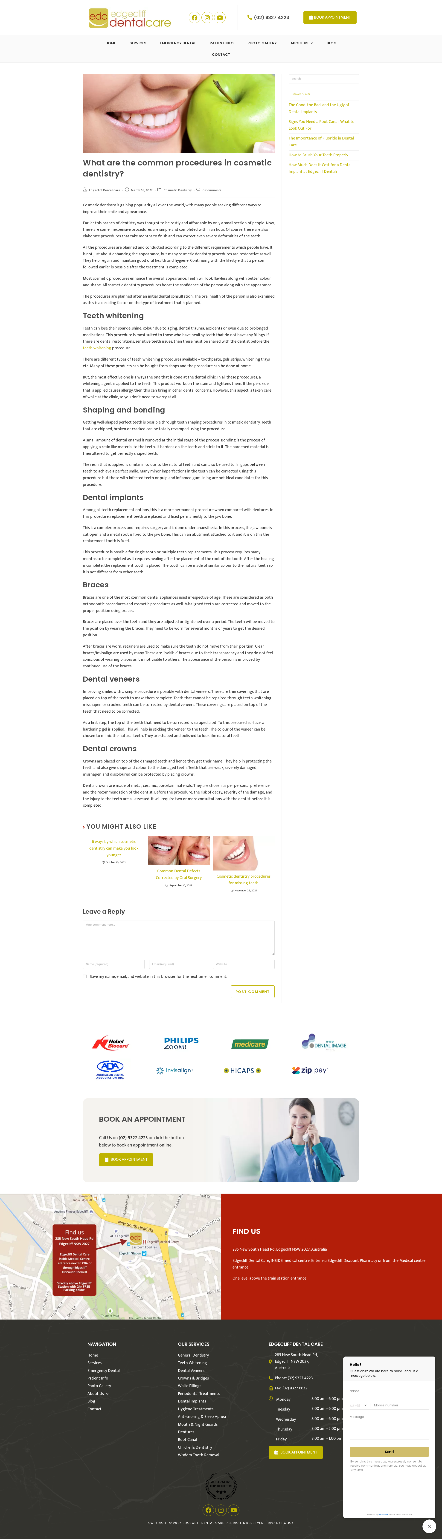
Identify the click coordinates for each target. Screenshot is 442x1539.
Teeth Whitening (192, 1363)
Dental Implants (192, 1401)
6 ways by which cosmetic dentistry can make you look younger (113, 848)
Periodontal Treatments (199, 1393)
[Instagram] (207, 17)
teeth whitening (97, 348)
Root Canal (187, 1439)
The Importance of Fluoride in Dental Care (321, 142)
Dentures (186, 1432)
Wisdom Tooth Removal (198, 1455)
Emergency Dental (178, 43)
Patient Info (222, 43)
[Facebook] (194, 17)
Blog (332, 43)
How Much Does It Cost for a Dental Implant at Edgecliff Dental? (320, 168)
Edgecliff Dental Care (104, 190)
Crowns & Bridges (193, 1378)
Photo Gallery (262, 43)
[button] (302, 43)
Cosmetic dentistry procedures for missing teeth (243, 880)
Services (138, 43)
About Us (299, 43)
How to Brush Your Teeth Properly (318, 155)
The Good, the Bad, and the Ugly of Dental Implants (319, 108)
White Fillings (189, 1386)
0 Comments (212, 190)
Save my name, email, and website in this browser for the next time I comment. (158, 976)
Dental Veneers (191, 1370)
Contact (221, 54)
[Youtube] (220, 17)
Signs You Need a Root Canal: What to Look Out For (322, 125)
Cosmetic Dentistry (178, 190)
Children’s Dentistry (195, 1447)
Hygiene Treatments (195, 1409)
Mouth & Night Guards (198, 1424)
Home (110, 43)
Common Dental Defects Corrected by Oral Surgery (179, 874)
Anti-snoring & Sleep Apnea (202, 1416)
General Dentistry (193, 1355)
